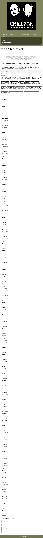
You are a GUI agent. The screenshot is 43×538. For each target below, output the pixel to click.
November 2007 (5, 501)
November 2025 (5, 120)
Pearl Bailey (23, 86)
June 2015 (4, 380)
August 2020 (4, 269)
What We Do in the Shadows (15, 91)
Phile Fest (16, 87)
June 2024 (4, 160)
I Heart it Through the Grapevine (24, 81)
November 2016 (5, 359)
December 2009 (5, 460)
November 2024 (5, 149)
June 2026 (4, 104)
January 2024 (4, 172)
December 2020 (5, 260)
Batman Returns (36, 77)
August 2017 (4, 347)
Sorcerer (18, 88)
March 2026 (4, 111)
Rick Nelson (3, 88)
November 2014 (5, 392)
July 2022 (3, 215)
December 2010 (5, 442)
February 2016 (4, 373)
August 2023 (4, 184)
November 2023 (5, 177)
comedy (26, 78)
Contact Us (12, 34)
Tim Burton (32, 89)
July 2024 (3, 158)
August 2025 (4, 127)
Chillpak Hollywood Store (23, 34)
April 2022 (4, 222)
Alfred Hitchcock (13, 77)
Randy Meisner (37, 87)
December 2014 (5, 390)
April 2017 (4, 354)
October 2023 (4, 179)
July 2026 (3, 101)
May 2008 (4, 491)
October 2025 (4, 122)
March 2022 (4, 224)
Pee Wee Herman (29, 86)
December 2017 (5, 340)
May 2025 (4, 134)
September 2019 (5, 295)
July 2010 (3, 449)
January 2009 (4, 482)
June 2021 (4, 245)
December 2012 (5, 418)
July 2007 (3, 510)
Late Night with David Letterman (27, 82)
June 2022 (4, 217)
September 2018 (5, 323)
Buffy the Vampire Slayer (20, 78)
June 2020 (4, 274)
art (26, 77)
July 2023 (3, 186)
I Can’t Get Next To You (14, 81)
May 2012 (4, 425)
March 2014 (4, 401)
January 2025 (4, 144)
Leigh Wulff (35, 82)
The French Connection (9, 89)
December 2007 (5, 498)
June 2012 (4, 423)
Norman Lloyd (9, 86)
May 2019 (4, 304)
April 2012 (4, 427)
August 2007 (4, 508)
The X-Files (23, 89)
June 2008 (4, 489)
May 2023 (4, 191)
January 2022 (4, 229)
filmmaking (24, 79)
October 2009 (4, 463)
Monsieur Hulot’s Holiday (19, 84)
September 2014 (5, 394)
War (9, 91)
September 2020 (5, 267)
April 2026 (4, 108)
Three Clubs (27, 89)
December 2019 (5, 288)
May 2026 (4, 106)
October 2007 (4, 503)
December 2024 (5, 146)
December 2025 (5, 118)
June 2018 (4, 330)
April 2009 (4, 475)
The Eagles (37, 88)
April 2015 (4, 382)
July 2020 (3, 271)
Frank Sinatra (29, 79)
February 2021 (4, 255)
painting (13, 86)
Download (14, 73)
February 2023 (4, 198)
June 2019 (4, 302)
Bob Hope (13, 78)
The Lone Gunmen (17, 89)
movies (29, 84)
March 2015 (4, 385)
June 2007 (4, 512)
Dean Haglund (36, 78)
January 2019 (4, 314)
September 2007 (5, 505)
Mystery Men (3, 86)
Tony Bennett (5, 91)
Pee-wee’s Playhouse (5, 87)
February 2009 (4, 479)
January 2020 (4, 286)
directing (5, 79)
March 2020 (4, 281)
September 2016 (5, 364)
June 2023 (4, 189)
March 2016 (4, 371)
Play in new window (8, 73)
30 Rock (5, 77)
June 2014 (4, 397)
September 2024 (5, 153)
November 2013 (5, 408)
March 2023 (4, 196)
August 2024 (4, 156)
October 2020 (4, 264)
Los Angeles (8, 83)
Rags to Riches (31, 87)
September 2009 (5, 465)
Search (4, 36)
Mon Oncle (35, 83)
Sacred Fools (8, 88)
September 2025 (5, 125)
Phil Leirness (11, 87)
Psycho (27, 87)
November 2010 (5, 444)
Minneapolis (30, 83)
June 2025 (4, 132)
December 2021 (5, 231)
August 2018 (4, 326)
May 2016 (4, 368)
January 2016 (4, 375)
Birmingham (9, 78)
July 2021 (3, 243)
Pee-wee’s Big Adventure (36, 86)
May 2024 (4, 163)
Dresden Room (10, 79)
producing (24, 87)
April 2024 (4, 165)
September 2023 (5, 182)
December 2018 (5, 316)
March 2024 (4, 167)
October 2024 (4, 151)
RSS (6, 75)
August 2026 (4, 99)
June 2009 (4, 472)
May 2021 (4, 248)
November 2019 (5, 290)
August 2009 (4, 468)
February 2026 (4, 113)
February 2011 (4, 437)
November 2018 (5, 319)
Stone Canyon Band (24, 88)
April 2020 (4, 278)
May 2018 (4, 333)
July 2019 (3, 300)
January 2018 (4, 338)
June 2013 (4, 416)
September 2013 (5, 411)
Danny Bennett (31, 78)
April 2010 (4, 453)
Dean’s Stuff (34, 34)
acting (9, 77)
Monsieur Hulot (12, 84)
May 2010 (4, 451)
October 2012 (4, 420)
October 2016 (4, 361)
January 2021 (4, 257)
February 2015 (4, 387)
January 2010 (4, 458)
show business (14, 88)
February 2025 (4, 141)
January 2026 (4, 115)
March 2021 (4, 253)
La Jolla (19, 82)
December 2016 (5, 356)
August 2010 (4, 446)
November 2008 (5, 486)
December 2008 (5, 484)
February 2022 (4, 226)
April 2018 (4, 335)
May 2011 (4, 434)
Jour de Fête (15, 82)
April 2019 (4, 307)
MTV (32, 84)
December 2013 (5, 406)
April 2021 (4, 250)
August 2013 (4, 413)
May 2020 (4, 276)
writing (9, 92)
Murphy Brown (36, 84)
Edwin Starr (16, 79)
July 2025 (3, 130)
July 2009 (3, 470)
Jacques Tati (10, 82)
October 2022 (4, 208)
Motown (26, 84)
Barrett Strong (30, 77)
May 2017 (4, 352)
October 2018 (4, 321)
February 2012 (4, 430)
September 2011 (5, 432)
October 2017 (4, 345)
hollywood (7, 81)
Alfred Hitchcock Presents (21, 77)
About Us (5, 34)
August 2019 (4, 297)
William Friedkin (33, 91)
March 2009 (4, 477)
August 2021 (4, 241)
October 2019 (4, 293)
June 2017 (4, 349)
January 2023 (4, 201)
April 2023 (4, 193)
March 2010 (4, 456)
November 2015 (5, 378)
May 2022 (4, 219)
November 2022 (5, 205)
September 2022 (5, 210)
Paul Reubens (18, 86)
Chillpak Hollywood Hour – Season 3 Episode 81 (21, 57)
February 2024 (4, 170)
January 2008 (4, 496)
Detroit (2, 79)
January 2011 (4, 439)
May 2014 (4, 399)
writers (6, 92)
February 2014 (4, 404)
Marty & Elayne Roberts (18, 83)
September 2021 (5, 238)
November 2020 (5, 262)
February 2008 (4, 494)
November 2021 (5, 234)
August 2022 (4, 212)
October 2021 (4, 236)
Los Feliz (12, 83)
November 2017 (5, 342)
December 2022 (5, 203)
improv (6, 82)
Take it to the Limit (31, 88)
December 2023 (5, 174)
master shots (25, 83)
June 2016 (4, 366)
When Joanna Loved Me (25, 91)
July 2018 (3, 328)
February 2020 (4, 283)
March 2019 (4, 309)
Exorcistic (20, 79)
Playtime (20, 87)
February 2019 (4, 312)
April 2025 (4, 137)
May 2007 (4, 515)
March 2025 (4, 139)
